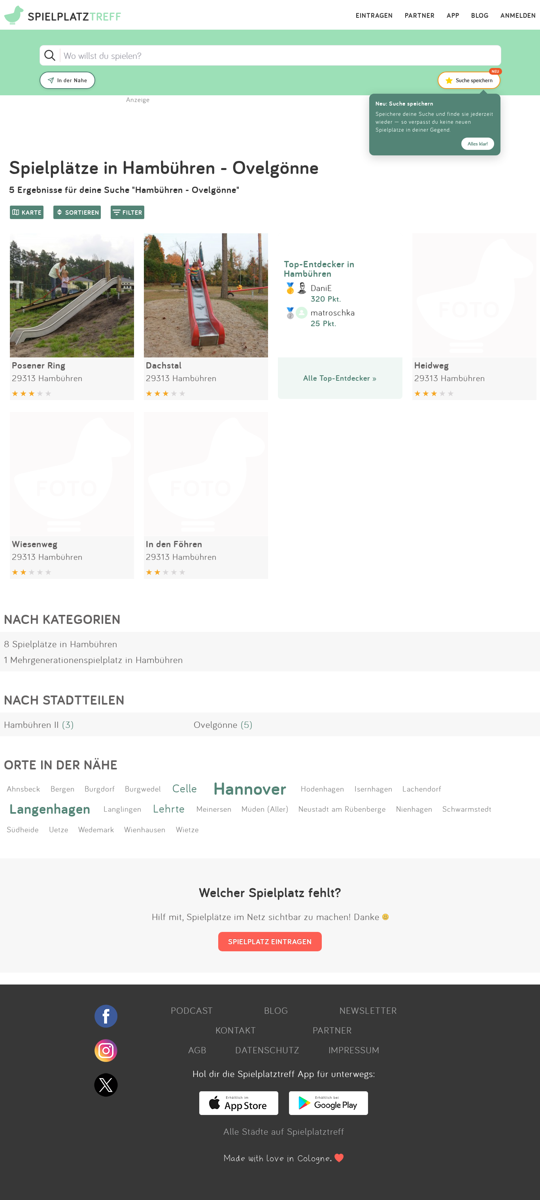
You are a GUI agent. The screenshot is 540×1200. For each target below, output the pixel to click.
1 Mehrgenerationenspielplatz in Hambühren (93, 659)
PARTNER (420, 15)
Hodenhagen (322, 788)
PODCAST (192, 1010)
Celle (184, 788)
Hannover (250, 788)
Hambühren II (31, 724)
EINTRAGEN (374, 15)
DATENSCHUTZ (267, 1050)
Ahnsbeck (23, 788)
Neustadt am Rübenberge (342, 808)
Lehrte (169, 808)
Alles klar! (478, 143)
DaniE (321, 288)
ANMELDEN (518, 15)
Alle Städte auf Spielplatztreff (283, 1131)
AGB (197, 1050)
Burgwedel (143, 788)
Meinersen (214, 808)
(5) (247, 724)
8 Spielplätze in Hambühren (60, 644)
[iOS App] (238, 1111)
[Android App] (328, 1111)
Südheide (23, 829)
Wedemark (96, 829)
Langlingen (123, 808)
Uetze (58, 829)
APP (453, 15)
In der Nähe (72, 80)
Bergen (63, 788)
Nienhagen (414, 808)
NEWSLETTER (368, 1010)
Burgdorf (100, 788)
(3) (68, 724)
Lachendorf (422, 788)
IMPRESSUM (354, 1050)
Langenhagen (50, 808)
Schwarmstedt (467, 808)
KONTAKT (235, 1030)
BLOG (480, 15)
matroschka (333, 312)
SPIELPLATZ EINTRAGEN (270, 941)
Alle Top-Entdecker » (340, 378)
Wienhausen (145, 829)
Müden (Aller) (265, 808)
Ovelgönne (216, 724)
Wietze (187, 829)
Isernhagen (374, 788)
